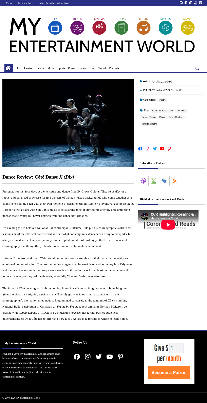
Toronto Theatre (149, 123)
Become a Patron (26, 3)
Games (82, 68)
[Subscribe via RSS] (174, 181)
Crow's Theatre (149, 117)
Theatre (28, 68)
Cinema (40, 68)
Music (51, 68)
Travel (102, 68)
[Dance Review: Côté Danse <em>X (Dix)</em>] (68, 123)
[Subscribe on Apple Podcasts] (143, 181)
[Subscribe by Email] (164, 181)
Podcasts (114, 68)
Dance (162, 117)
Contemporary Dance (162, 110)
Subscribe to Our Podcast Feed (54, 3)
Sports (61, 68)
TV (18, 68)
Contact (9, 3)
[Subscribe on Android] (153, 181)
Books (71, 68)
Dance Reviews (176, 117)
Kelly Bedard (164, 81)
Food (92, 68)
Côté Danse (181, 110)
